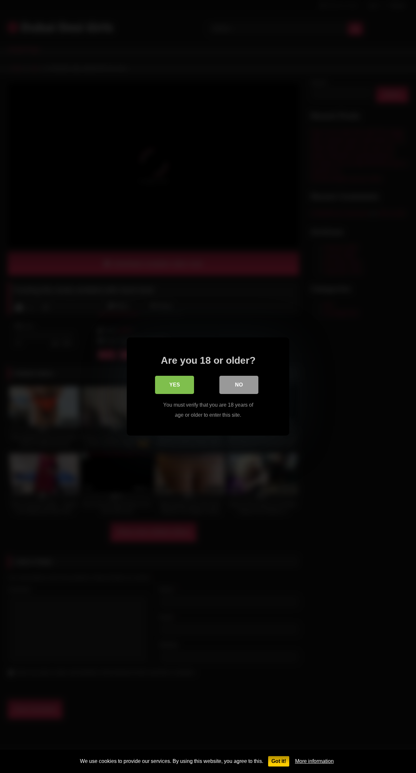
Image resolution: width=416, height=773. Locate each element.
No (239, 384)
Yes (174, 384)
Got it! (278, 761)
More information (314, 761)
